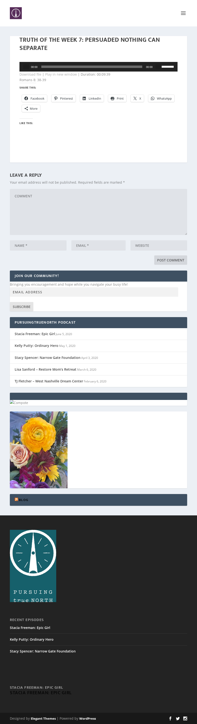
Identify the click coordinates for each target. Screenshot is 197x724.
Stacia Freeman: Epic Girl (35, 334)
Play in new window (61, 74)
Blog (23, 500)
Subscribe (22, 306)
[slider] (168, 66)
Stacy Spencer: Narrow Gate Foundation (47, 357)
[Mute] (158, 66)
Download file (30, 74)
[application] (98, 67)
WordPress (87, 718)
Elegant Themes (43, 718)
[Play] (26, 66)
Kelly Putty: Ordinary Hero (36, 345)
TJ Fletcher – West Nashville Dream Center (49, 381)
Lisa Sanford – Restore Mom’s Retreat (45, 369)
